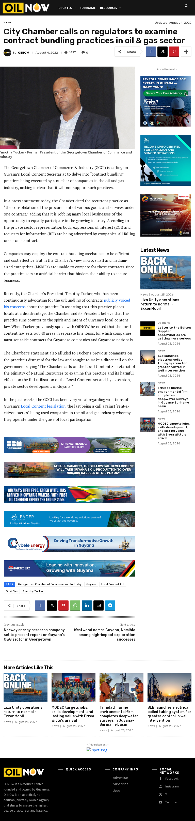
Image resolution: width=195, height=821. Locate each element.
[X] (162, 52)
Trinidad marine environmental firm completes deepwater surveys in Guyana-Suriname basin (173, 397)
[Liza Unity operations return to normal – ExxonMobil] (165, 272)
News (8, 22)
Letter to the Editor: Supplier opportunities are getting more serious (174, 333)
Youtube (171, 802)
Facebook (171, 778)
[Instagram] (160, 786)
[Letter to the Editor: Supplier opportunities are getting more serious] (147, 328)
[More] (186, 52)
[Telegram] (110, 605)
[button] (186, 6)
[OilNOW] (8, 52)
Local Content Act (112, 584)
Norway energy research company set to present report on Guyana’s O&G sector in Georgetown (34, 634)
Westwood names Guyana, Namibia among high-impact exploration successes (104, 634)
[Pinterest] (174, 52)
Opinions (164, 322)
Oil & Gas (12, 591)
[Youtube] (160, 802)
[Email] (98, 605)
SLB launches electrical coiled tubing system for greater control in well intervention (172, 363)
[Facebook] (151, 52)
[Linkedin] (87, 605)
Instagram (172, 786)
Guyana (91, 584)
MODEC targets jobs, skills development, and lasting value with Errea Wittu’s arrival (174, 431)
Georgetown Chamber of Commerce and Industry (49, 584)
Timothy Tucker (33, 591)
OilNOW (23, 52)
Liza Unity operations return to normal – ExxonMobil (159, 304)
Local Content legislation (43, 406)
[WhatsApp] (75, 605)
